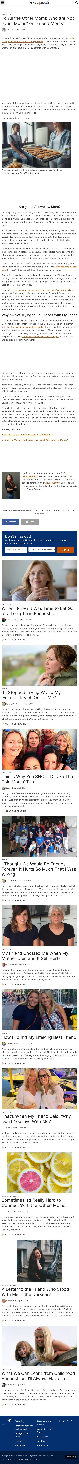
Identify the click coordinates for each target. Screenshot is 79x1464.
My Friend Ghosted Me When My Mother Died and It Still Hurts (35, 955)
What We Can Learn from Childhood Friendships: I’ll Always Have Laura (38, 1376)
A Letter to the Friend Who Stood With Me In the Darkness (35, 1292)
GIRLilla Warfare (52, 483)
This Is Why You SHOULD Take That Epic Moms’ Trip (38, 779)
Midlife (4, 688)
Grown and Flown (39, 2)
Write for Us (42, 1445)
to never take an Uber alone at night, (40, 336)
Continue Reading (15, 639)
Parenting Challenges (10, 1196)
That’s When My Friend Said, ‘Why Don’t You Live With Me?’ (36, 1118)
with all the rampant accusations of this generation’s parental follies (40, 290)
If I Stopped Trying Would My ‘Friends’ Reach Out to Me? (31, 695)
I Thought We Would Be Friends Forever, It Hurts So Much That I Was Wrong (39, 869)
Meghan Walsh (13, 1043)
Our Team (41, 1441)
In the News (42, 1436)
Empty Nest (20, 1445)
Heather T (11, 1385)
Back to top (70, 1456)
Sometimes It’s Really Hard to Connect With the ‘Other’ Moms (33, 1202)
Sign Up (66, 549)
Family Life (20, 1441)
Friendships (6, 14)
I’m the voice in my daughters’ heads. (25, 327)
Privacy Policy (48, 1456)
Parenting (20, 510)
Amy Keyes (12, 788)
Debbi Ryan (12, 1300)
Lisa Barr (11, 29)
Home (4, 510)
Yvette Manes (13, 964)
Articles (12, 510)
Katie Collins (12, 1211)
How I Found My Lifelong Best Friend (39, 1037)
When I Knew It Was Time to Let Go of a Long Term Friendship (37, 611)
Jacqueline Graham (14, 704)
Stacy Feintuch (13, 1127)
